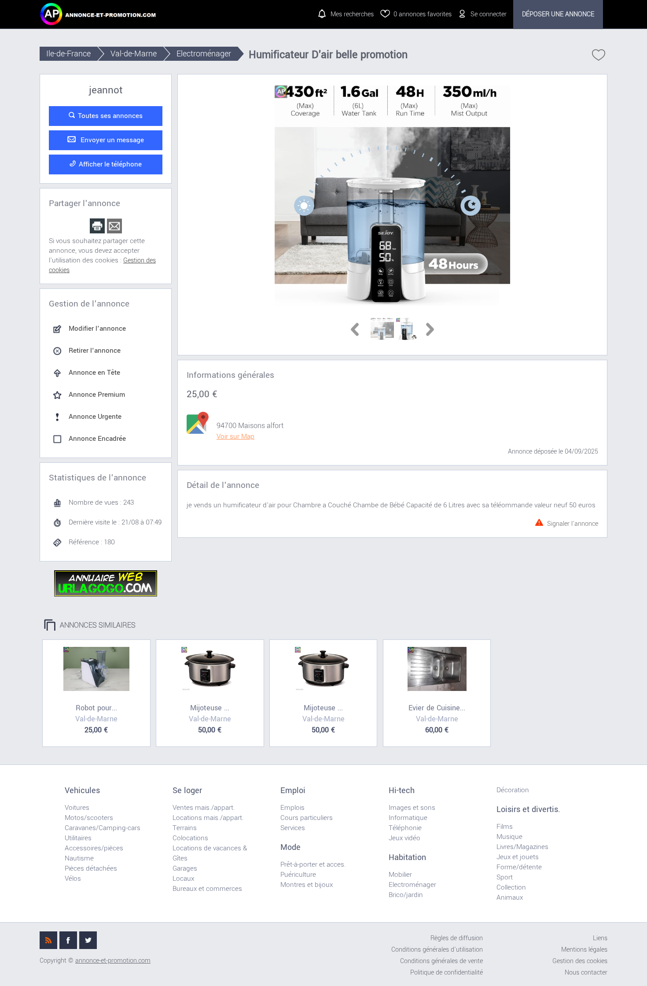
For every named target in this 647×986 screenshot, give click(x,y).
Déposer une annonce (558, 14)
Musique (509, 837)
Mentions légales (584, 949)
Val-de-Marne (133, 53)
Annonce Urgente (95, 416)
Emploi (292, 790)
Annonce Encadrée (97, 438)
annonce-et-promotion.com (113, 960)
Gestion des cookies (579, 961)
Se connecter (489, 14)
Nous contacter (586, 972)
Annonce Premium (97, 394)
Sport (504, 877)
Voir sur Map (235, 436)
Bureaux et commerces (207, 889)
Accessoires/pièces (94, 848)
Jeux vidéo (404, 838)
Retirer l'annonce (95, 350)
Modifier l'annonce (97, 328)
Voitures (77, 807)
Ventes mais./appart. (204, 807)
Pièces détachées (91, 868)
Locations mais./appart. (208, 818)
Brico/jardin (406, 895)
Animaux (509, 897)
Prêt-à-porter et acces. (313, 864)
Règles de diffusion (456, 938)
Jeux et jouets (517, 857)
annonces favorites (422, 14)
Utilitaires (78, 838)
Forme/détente (519, 867)
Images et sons (412, 807)
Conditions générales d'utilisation (437, 949)
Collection (511, 887)
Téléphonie (405, 828)
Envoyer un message (111, 140)
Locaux (183, 878)
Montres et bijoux (306, 885)
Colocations (190, 838)
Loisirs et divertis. (528, 809)
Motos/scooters (89, 818)
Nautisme (79, 858)
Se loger (187, 790)
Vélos (73, 878)
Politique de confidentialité (446, 972)
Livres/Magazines (522, 847)
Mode (290, 847)
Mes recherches (352, 14)
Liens (600, 938)
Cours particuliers (306, 818)
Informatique (408, 818)
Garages (185, 868)
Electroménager (203, 53)
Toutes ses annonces (110, 116)
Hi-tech (402, 790)
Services (292, 828)
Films (504, 826)
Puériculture (298, 874)
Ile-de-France (68, 53)
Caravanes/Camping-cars (102, 828)
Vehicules (82, 790)
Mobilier (400, 874)
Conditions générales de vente (441, 961)
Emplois (292, 807)
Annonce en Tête (94, 372)
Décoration (512, 790)
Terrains (185, 828)
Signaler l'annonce (572, 522)
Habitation (407, 857)
